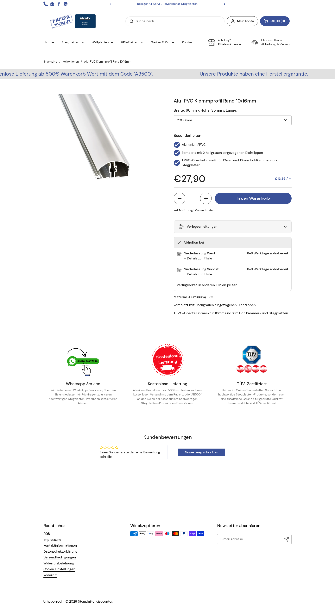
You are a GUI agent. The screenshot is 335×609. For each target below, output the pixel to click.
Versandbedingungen (59, 557)
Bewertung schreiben (201, 452)
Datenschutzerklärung (60, 551)
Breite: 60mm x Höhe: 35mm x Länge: (205, 110)
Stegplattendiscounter (95, 601)
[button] (224, 42)
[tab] (198, 258)
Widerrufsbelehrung (58, 563)
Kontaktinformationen (60, 545)
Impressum (52, 540)
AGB (46, 533)
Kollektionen (71, 62)
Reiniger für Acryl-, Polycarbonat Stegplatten (167, 3)
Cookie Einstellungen (59, 569)
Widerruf (50, 575)
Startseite (50, 62)
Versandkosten (204, 210)
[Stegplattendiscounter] (72, 21)
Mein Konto (245, 21)
